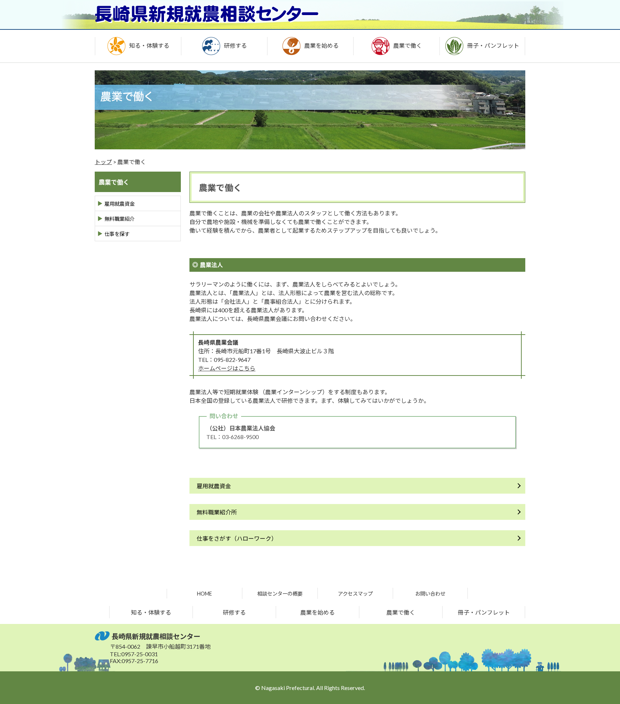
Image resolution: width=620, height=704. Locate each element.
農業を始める (317, 612)
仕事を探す (117, 234)
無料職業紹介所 (217, 512)
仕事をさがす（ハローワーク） (237, 538)
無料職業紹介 (119, 219)
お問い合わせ (430, 594)
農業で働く (400, 612)
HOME (204, 594)
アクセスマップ (355, 594)
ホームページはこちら (226, 368)
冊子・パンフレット (484, 612)
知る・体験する (151, 612)
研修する (234, 612)
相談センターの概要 (279, 594)
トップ (103, 161)
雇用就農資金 (214, 485)
